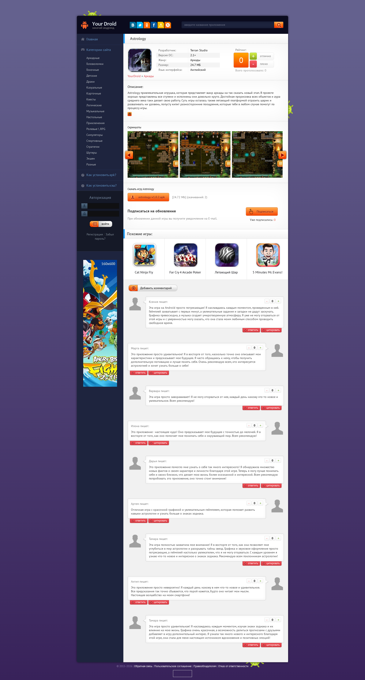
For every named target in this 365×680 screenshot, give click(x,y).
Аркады (149, 76)
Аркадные (92, 58)
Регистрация (95, 234)
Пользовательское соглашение (173, 666)
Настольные (94, 117)
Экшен (90, 158)
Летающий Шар (226, 272)
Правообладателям (204, 666)
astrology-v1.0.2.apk (151, 197)
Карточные (93, 93)
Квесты (91, 99)
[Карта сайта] (161, 25)
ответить (253, 330)
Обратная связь (143, 666)
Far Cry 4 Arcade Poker (185, 272)
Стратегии (92, 147)
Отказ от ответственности (233, 666)
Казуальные (94, 87)
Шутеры (91, 152)
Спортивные (94, 141)
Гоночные (92, 70)
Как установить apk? (101, 175)
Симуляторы (94, 135)
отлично (261, 56)
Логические (94, 105)
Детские (91, 76)
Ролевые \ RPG (95, 129)
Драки (90, 81)
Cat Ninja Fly (144, 272)
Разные (91, 164)
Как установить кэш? (101, 185)
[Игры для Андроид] (99, 25)
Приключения (95, 123)
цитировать (273, 330)
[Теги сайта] (168, 25)
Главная (92, 39)
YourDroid (134, 76)
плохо (260, 64)
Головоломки (95, 64)
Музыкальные (95, 111)
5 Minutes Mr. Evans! (267, 272)
